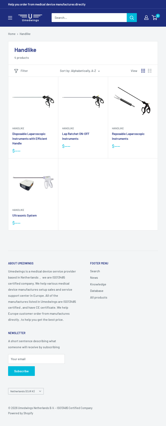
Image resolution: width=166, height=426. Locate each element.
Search (95, 271)
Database (96, 290)
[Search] (132, 17)
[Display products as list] (150, 71)
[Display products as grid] (143, 71)
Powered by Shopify (20, 413)
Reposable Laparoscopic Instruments (128, 136)
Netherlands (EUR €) (22, 391)
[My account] (146, 17)
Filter (24, 71)
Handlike (25, 34)
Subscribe (21, 371)
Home (12, 34)
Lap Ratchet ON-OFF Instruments (75, 136)
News (94, 277)
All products (98, 297)
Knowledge (98, 284)
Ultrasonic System (24, 215)
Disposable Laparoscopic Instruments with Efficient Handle (29, 138)
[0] (154, 17)
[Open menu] (10, 17)
